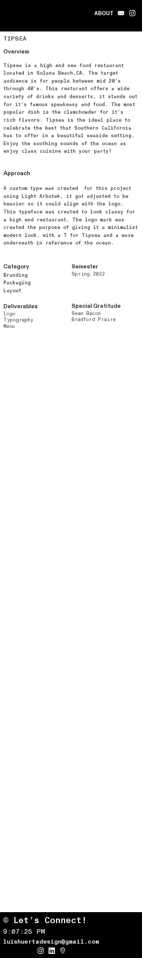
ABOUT (104, 13)
